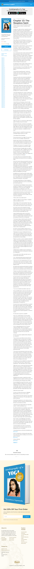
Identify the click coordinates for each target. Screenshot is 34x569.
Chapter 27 (3, 85)
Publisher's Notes (4, 53)
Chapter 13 (3, 70)
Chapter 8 (3, 65)
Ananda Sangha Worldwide (24, 532)
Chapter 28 (3, 86)
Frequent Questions (12, 537)
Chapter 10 (3, 67)
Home (14, 18)
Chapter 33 (3, 91)
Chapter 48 (3, 107)
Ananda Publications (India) (24, 537)
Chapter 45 (3, 104)
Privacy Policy (11, 538)
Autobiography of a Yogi (20, 18)
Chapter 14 (15, 442)
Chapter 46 (3, 105)
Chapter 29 (3, 87)
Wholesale (3, 537)
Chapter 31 (3, 89)
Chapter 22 (3, 79)
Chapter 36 (3, 94)
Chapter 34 (3, 92)
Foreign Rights (3, 538)
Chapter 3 (3, 59)
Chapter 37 (3, 95)
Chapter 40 (3, 98)
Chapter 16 (3, 73)
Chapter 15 (3, 72)
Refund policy (23, 543)
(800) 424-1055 (4, 548)
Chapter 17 (3, 74)
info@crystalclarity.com (5, 550)
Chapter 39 (3, 97)
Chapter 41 (3, 99)
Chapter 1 (3, 57)
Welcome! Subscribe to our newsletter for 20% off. (17, 1)
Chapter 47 (3, 106)
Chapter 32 (3, 90)
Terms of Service (24, 542)
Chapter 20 (3, 77)
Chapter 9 (3, 66)
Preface (2, 54)
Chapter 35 (3, 93)
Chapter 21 (3, 78)
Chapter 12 (3, 69)
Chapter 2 (3, 58)
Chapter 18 (3, 75)
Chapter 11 (3, 68)
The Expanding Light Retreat (24, 535)
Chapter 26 (3, 84)
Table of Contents (4, 55)
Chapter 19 (3, 76)
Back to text (15, 431)
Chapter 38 (3, 96)
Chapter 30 (3, 88)
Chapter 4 (3, 60)
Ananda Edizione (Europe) (24, 540)
